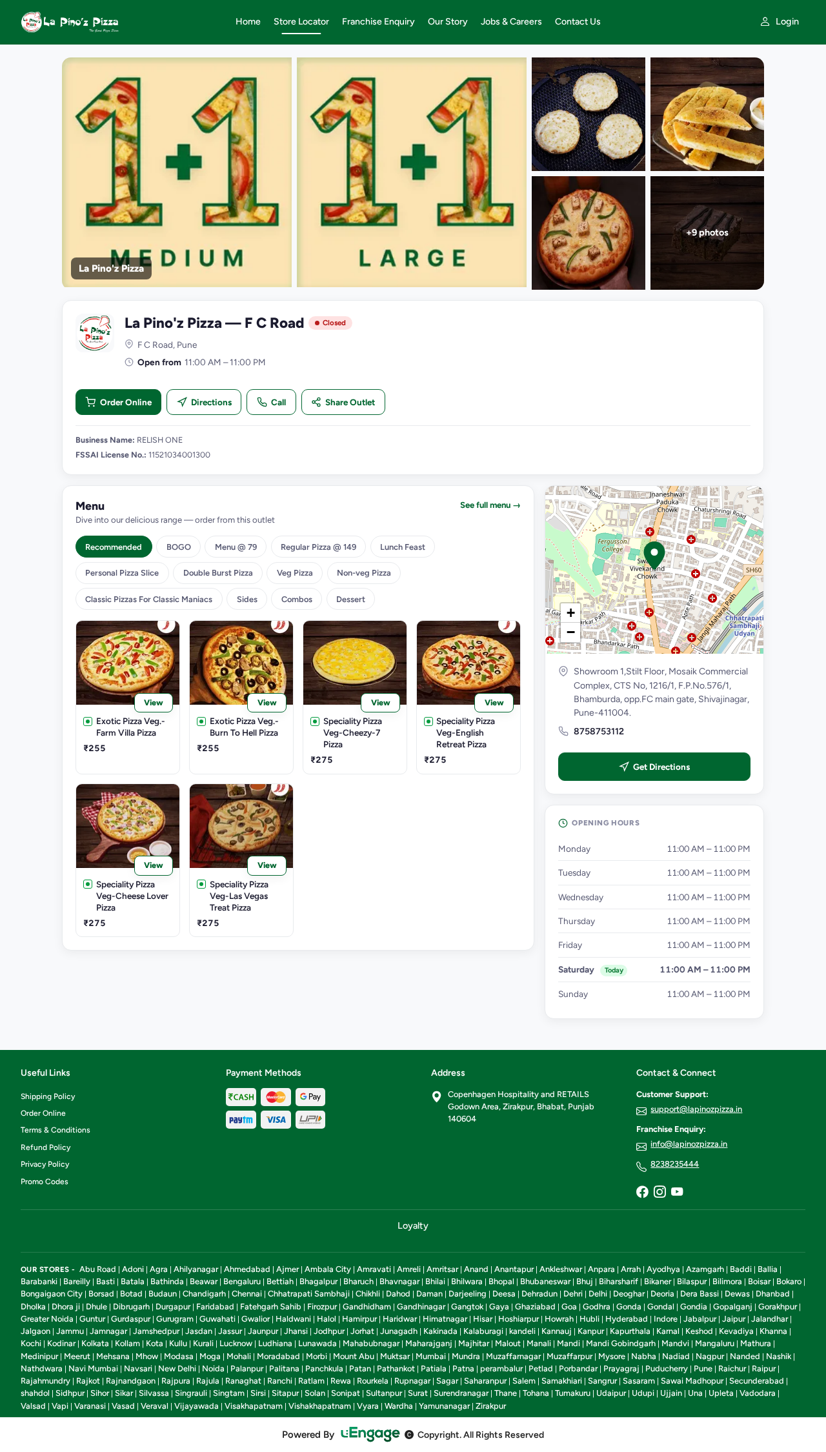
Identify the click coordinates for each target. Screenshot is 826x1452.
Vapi (60, 1406)
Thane (505, 1393)
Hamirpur (359, 1319)
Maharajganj (428, 1343)
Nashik (778, 1356)
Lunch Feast (402, 547)
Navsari (138, 1368)
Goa (569, 1306)
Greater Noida (47, 1319)
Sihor (99, 1393)
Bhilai (435, 1281)
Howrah (559, 1319)
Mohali (239, 1356)
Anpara (601, 1269)
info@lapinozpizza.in (688, 1144)
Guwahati (217, 1319)
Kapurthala (630, 1331)
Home (248, 21)
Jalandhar (769, 1319)
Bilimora (727, 1281)
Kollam (127, 1343)
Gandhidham (367, 1306)
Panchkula (324, 1368)
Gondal (660, 1306)
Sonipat (345, 1393)
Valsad (33, 1406)
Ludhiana (275, 1343)
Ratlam (311, 1381)
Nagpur (710, 1356)
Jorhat (362, 1331)
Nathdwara (42, 1368)
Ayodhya (663, 1269)
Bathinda (167, 1281)
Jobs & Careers (511, 21)
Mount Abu (353, 1356)
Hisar (482, 1319)
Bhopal (501, 1281)
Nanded (745, 1356)
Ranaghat (243, 1381)
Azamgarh (705, 1269)
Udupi (643, 1393)
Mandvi (675, 1343)
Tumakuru (572, 1393)
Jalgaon (35, 1331)
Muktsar (395, 1356)
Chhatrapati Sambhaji (309, 1293)
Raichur (732, 1368)
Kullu (178, 1343)
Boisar (759, 1281)
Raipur (764, 1368)
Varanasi (90, 1406)
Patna (463, 1368)
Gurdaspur (130, 1319)
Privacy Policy (45, 1164)
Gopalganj (732, 1306)
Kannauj (556, 1331)
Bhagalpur (318, 1281)
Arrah (631, 1269)
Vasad (123, 1406)
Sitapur (285, 1393)
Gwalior (255, 1319)
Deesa (504, 1293)
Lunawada (317, 1343)
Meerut (77, 1356)
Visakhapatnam (254, 1406)
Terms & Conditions (55, 1129)
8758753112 (599, 731)
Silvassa (154, 1393)
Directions (211, 402)
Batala (133, 1281)
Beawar (203, 1281)
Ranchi (279, 1381)
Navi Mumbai (93, 1368)
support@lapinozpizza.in (696, 1109)
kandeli (522, 1331)
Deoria (662, 1293)
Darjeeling (467, 1293)
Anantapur (514, 1269)
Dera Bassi (699, 1293)
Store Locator (301, 21)
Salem (524, 1381)
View (153, 702)
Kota (154, 1343)
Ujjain (671, 1393)
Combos (296, 599)
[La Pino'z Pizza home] (120, 22)
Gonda (628, 1306)
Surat (418, 1393)
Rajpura (175, 1381)
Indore (666, 1319)
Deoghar (629, 1293)
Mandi (568, 1343)
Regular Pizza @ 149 (318, 547)
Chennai (247, 1293)
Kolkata (95, 1343)
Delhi (598, 1293)
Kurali (203, 1343)
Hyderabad (626, 1319)
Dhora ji (66, 1306)
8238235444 (674, 1164)
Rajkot (88, 1381)
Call (278, 402)
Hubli (589, 1319)
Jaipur (733, 1319)
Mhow (147, 1356)
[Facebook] (642, 1193)
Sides (247, 599)
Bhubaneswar (545, 1281)
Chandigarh (204, 1293)
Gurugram (175, 1319)
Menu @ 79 (236, 547)
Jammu (70, 1331)
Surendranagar (461, 1393)
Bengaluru (242, 1281)
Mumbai (431, 1356)
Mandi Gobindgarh (621, 1343)
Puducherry (666, 1368)
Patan (360, 1368)
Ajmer (287, 1269)
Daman (429, 1293)
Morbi (316, 1356)
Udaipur (611, 1393)
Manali (539, 1343)
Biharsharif (618, 1281)
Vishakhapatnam (319, 1406)
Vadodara (758, 1393)
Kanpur (591, 1331)
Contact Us (578, 21)
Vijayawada (196, 1406)
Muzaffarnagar (513, 1356)
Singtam (229, 1393)
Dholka (33, 1306)
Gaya (499, 1306)
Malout (508, 1343)
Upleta (721, 1393)
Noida (213, 1368)
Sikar (124, 1393)
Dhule (96, 1306)
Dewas (737, 1293)
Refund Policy (45, 1147)
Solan (315, 1393)
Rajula (207, 1381)
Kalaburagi (483, 1331)
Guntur (92, 1319)
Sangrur (602, 1381)
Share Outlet (350, 402)
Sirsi (258, 1393)
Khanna (773, 1331)
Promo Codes (44, 1181)
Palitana (284, 1368)
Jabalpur (699, 1319)
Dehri (573, 1293)
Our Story (448, 21)
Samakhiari (561, 1381)
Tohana (536, 1393)
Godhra (596, 1306)
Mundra (466, 1356)
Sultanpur (384, 1393)
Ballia (768, 1269)
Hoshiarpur (518, 1319)
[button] (654, 555)
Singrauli (191, 1393)
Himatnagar (445, 1319)
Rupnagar (412, 1381)
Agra (159, 1269)
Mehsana (113, 1356)
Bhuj (584, 1281)
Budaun (162, 1293)
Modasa (179, 1356)
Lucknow (235, 1343)
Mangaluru (714, 1343)
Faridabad (215, 1306)
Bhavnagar (399, 1281)
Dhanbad (773, 1293)
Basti (105, 1281)
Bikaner (657, 1281)
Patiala (434, 1368)
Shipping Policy (48, 1096)
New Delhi (177, 1368)
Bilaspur (692, 1281)
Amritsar (442, 1269)
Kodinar (61, 1343)
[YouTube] (677, 1193)
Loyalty (413, 1225)
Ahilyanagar (196, 1269)
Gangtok (467, 1306)
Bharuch (358, 1281)
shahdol (35, 1393)
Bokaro (788, 1281)
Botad (131, 1293)
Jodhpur (329, 1331)
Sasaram (639, 1381)
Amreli (409, 1269)
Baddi (741, 1269)
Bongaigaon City (52, 1293)
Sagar (447, 1381)
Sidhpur (70, 1393)
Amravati (374, 1269)
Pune (703, 1368)
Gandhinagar (421, 1306)
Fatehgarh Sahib (270, 1306)
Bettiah (280, 1281)
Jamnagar (108, 1331)
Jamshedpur (156, 1331)
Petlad (541, 1368)
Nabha (643, 1356)
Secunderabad (756, 1381)
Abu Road (97, 1269)
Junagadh (399, 1331)
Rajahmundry (45, 1381)
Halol (326, 1319)
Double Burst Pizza (218, 573)
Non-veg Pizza (364, 573)
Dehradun (539, 1293)
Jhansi (296, 1331)
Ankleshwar (560, 1269)
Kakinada (440, 1331)
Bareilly (76, 1281)
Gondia (693, 1306)
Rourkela (372, 1381)
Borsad (101, 1293)
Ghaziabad (535, 1306)
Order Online (126, 402)
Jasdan (198, 1331)
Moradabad (278, 1356)
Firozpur (322, 1306)
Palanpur (246, 1368)
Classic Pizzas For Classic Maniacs (148, 599)
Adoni (133, 1269)
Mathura (755, 1343)
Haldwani (293, 1319)
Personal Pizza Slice (122, 573)
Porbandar (578, 1368)
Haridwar (400, 1319)
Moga (210, 1356)
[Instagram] (659, 1193)
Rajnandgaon (131, 1381)
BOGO (178, 547)
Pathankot (396, 1368)
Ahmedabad (247, 1269)
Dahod (398, 1293)
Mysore (611, 1356)
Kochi (31, 1343)
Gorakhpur (777, 1306)
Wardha (399, 1406)
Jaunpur (263, 1331)
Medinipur (39, 1356)
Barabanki (39, 1281)
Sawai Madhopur (692, 1381)
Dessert (350, 599)
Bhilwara (467, 1281)
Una (695, 1393)
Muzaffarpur (569, 1356)
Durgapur (173, 1306)
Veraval (154, 1406)
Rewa (340, 1381)
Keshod (699, 1331)
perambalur (501, 1368)
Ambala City (328, 1269)
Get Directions (661, 766)
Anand (476, 1269)
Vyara (368, 1406)
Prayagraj (621, 1368)
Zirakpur (491, 1406)
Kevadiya (736, 1331)
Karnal (668, 1331)
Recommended (113, 547)
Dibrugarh (131, 1306)
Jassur (230, 1331)
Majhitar (473, 1343)
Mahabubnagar (371, 1343)
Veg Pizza (295, 573)
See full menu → (490, 505)
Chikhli (368, 1293)
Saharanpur (485, 1381)
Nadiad (676, 1356)
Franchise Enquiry (378, 21)
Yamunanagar (444, 1406)
